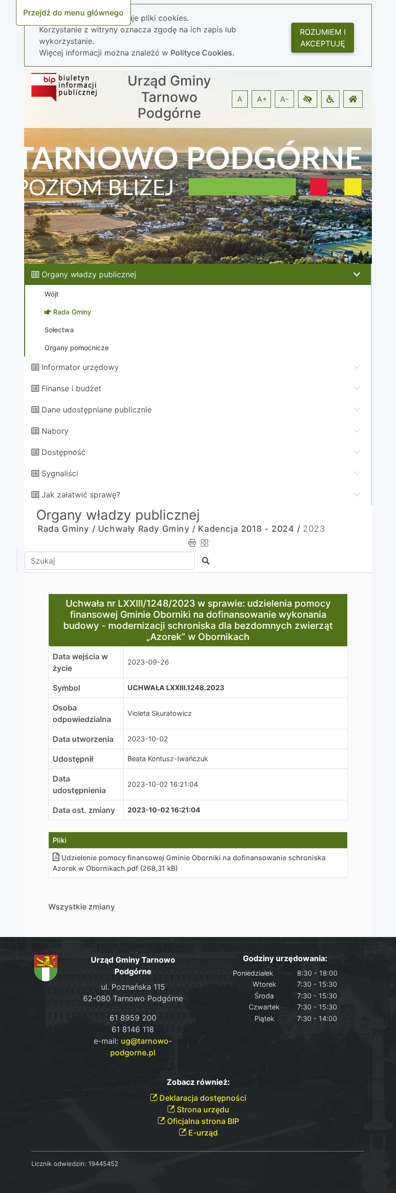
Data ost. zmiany (84, 810)
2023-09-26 (148, 662)
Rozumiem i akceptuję (323, 37)
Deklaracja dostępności (201, 1098)
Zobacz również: (198, 1082)
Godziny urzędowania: (285, 958)
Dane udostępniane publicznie (97, 409)
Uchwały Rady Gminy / (147, 529)
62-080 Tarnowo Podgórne (133, 998)
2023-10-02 (147, 739)
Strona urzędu (202, 1109)
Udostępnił (73, 759)
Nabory (55, 431)
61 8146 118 (133, 1029)
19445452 (103, 1163)
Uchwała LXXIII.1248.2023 (175, 687)
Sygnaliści (60, 473)
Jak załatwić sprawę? (81, 494)
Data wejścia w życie (80, 662)
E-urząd (202, 1132)
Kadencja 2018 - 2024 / (249, 529)
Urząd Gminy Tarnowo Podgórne (169, 97)
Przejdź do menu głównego (73, 12)
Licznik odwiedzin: (58, 1163)
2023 (314, 529)
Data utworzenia (83, 739)
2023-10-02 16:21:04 (162, 784)
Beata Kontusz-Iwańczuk (167, 758)
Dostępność (63, 452)
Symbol (66, 688)
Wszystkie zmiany (81, 906)
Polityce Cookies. (202, 52)
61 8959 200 (133, 1018)
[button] (307, 99)
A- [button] (284, 99)
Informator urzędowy (80, 367)
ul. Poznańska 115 (133, 987)
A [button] (239, 99)
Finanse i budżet (71, 388)
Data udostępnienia (79, 784)
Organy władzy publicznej (89, 274)
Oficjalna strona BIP (202, 1121)
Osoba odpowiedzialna (82, 713)
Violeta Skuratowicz (159, 713)
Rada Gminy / (66, 529)
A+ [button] (262, 99)
